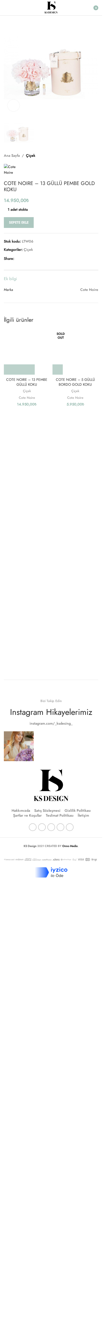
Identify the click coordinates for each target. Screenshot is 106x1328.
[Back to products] (89, 156)
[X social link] (23, 258)
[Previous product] (83, 156)
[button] (9, 68)
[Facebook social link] (17, 258)
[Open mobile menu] (6, 8)
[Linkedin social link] (36, 258)
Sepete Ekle (19, 222)
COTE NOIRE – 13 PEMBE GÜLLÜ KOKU (26, 382)
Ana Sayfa (12, 155)
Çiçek (30, 155)
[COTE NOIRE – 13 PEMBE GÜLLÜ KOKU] (27, 352)
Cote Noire (27, 397)
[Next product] (95, 156)
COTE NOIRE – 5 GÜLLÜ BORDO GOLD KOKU (75, 382)
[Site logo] (51, 7)
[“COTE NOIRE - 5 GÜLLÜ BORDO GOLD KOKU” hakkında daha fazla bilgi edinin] (57, 369)
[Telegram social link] (42, 258)
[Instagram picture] (19, 746)
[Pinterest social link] (29, 258)
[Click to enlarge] (13, 105)
